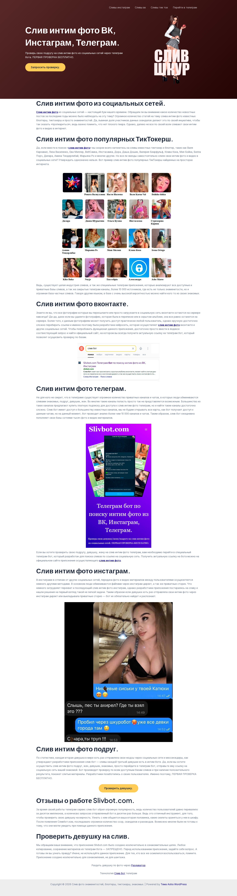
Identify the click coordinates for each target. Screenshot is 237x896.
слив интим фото (110, 560)
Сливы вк (140, 7)
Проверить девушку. (118, 788)
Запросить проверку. (45, 67)
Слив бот (119, 873)
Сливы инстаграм (119, 7)
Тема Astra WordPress (174, 884)
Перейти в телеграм (185, 7)
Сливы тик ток (159, 7)
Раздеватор (138, 865)
